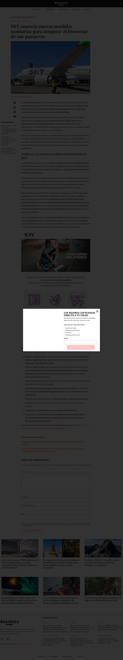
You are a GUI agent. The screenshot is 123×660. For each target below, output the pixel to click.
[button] (97, 311)
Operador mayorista (72, 330)
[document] (61, 330)
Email (66, 338)
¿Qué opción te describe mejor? (74, 325)
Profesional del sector (73, 335)
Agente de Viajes (71, 328)
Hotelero (69, 332)
